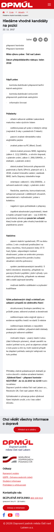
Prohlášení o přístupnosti (14, 484)
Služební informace (12, 481)
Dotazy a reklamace (16, 507)
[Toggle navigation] (50, 4)
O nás (11, 12)
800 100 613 (36, 498)
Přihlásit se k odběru (27, 429)
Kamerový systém (11, 473)
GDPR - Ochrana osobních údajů (18, 477)
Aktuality (21, 12)
